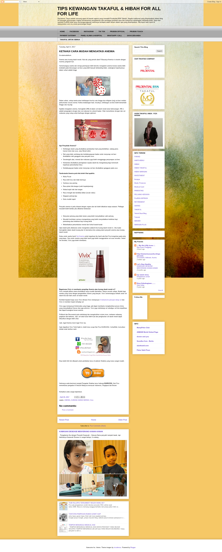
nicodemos (117, 547)
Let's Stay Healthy (144, 264)
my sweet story (143, 275)
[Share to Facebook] (82, 397)
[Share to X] (80, 397)
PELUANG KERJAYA (141, 194)
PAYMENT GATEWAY (68, 35)
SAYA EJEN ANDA (134, 35)
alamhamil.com (143, 345)
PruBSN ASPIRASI (141, 198)
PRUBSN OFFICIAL (117, 31)
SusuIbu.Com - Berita (145, 341)
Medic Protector (140, 183)
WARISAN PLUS (140, 225)
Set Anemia (80, 236)
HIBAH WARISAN (140, 172)
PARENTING (139, 191)
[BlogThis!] (77, 397)
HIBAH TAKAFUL (140, 168)
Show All (160, 290)
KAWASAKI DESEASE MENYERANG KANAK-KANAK (81, 431)
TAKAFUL (138, 209)
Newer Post (64, 420)
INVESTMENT (139, 175)
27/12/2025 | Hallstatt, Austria (147, 257)
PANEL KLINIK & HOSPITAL (91, 35)
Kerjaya (137, 179)
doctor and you (143, 337)
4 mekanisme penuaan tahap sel (111, 300)
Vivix (91, 400)
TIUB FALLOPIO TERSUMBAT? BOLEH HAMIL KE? (86, 503)
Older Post (122, 420)
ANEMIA (67, 400)
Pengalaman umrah (143, 277)
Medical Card (139, 187)
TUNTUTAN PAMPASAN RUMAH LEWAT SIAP (85, 514)
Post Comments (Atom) (98, 426)
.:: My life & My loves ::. (146, 245)
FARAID (137, 157)
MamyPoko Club (143, 327)
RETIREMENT (139, 202)
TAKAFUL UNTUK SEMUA (70, 39)
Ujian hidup (140, 285)
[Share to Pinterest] (84, 397)
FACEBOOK (74, 31)
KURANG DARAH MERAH (80, 400)
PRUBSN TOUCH (136, 31)
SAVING (137, 206)
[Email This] (75, 397)
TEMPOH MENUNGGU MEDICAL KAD (82, 525)
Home (93, 420)
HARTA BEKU (139, 160)
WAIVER (137, 221)
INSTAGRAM (89, 31)
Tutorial (137, 217)
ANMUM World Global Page (147, 332)
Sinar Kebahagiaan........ (146, 283)
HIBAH (136, 164)
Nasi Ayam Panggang (144, 247)
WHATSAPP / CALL (114, 35)
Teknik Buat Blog (140, 213)
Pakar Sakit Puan (143, 350)
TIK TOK (102, 31)
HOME (62, 31)
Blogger (132, 547)
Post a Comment (67, 410)
